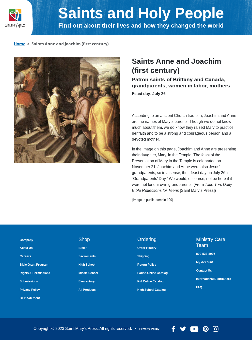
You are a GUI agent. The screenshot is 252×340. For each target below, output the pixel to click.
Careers (25, 256)
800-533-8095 (205, 254)
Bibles (83, 248)
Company (26, 240)
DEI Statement (30, 298)
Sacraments (87, 256)
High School (87, 264)
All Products (87, 289)
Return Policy (146, 264)
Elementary (87, 281)
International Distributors (213, 279)
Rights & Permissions (35, 273)
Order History (147, 248)
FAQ (199, 287)
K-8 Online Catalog (150, 281)
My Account (204, 262)
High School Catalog (151, 289)
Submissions (29, 281)
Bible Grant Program (34, 264)
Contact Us (204, 270)
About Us (26, 248)
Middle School (88, 273)
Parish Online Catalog (152, 273)
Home (19, 44)
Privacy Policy (30, 289)
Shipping (143, 256)
